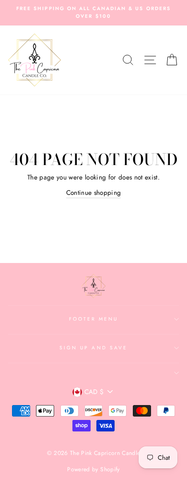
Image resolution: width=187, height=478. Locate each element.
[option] (93, 13)
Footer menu (93, 319)
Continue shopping (93, 192)
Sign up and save (93, 347)
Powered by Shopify (93, 469)
